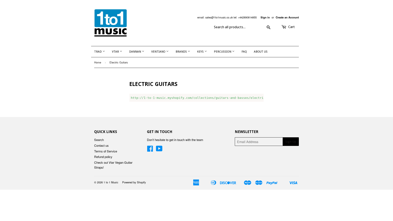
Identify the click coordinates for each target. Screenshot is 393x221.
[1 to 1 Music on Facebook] (150, 150)
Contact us (101, 145)
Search (99, 140)
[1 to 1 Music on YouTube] (159, 150)
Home (97, 62)
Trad (98, 51)
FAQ (244, 51)
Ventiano (158, 51)
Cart (291, 27)
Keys (200, 51)
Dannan (135, 51)
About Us (261, 51)
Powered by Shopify (134, 182)
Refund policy (103, 156)
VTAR (116, 51)
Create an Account (287, 17)
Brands (182, 51)
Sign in (265, 17)
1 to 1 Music (111, 182)
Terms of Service (105, 151)
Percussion (223, 51)
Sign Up (290, 141)
